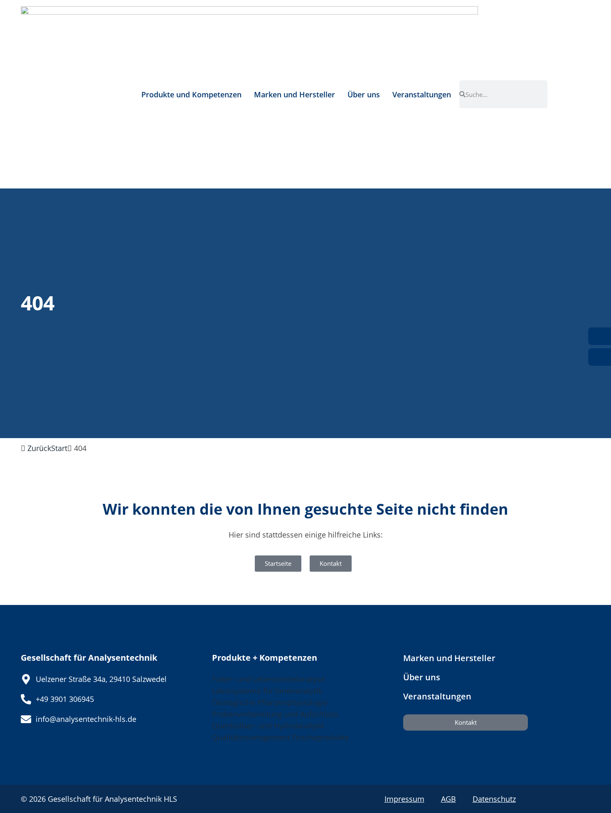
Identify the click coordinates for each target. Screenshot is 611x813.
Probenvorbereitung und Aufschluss (275, 714)
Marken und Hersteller (294, 94)
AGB (448, 799)
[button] (59, 448)
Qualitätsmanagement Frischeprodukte (280, 737)
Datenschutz (494, 799)
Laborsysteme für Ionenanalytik (267, 691)
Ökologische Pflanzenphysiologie (270, 702)
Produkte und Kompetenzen (191, 94)
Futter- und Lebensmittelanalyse (268, 679)
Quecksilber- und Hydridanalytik (268, 726)
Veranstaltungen (421, 94)
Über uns (363, 94)
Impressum (404, 799)
